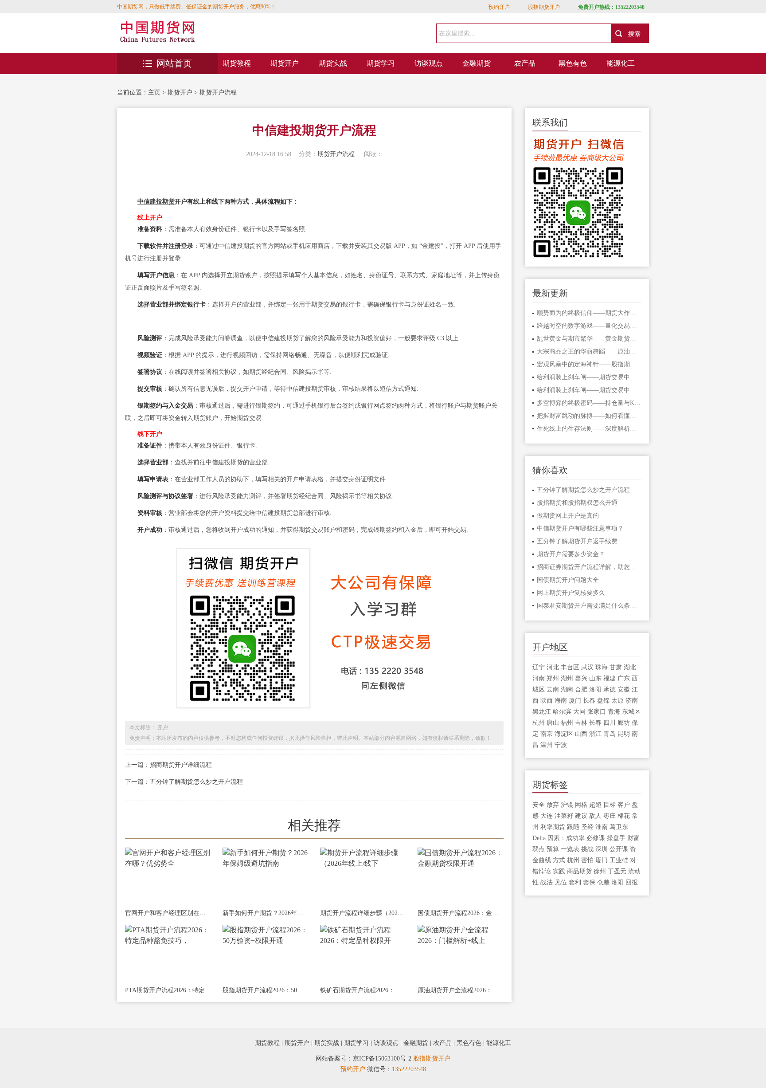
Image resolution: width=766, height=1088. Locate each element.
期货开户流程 (218, 92)
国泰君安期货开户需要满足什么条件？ (589, 605)
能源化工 (620, 63)
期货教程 (237, 63)
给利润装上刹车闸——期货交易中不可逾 (589, 377)
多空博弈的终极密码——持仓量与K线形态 (589, 403)
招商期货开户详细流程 (181, 765)
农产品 (524, 63)
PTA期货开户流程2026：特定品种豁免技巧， (168, 990)
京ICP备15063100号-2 (382, 1058)
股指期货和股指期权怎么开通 (577, 502)
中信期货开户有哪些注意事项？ (580, 528)
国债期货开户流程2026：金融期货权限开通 (461, 913)
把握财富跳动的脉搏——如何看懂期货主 (589, 415)
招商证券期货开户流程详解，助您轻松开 (589, 567)
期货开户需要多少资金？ (571, 554)
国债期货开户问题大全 (568, 580)
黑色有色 (573, 63)
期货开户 (284, 63)
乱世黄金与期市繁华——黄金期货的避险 (589, 338)
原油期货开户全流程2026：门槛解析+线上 (461, 990)
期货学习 (381, 63)
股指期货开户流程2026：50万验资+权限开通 (266, 990)
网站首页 (174, 63)
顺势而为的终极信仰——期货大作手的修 (589, 313)
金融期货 (476, 63)
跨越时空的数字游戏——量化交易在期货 (589, 325)
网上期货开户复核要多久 (571, 592)
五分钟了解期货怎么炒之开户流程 (196, 781)
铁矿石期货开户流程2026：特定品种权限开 (363, 990)
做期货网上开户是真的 (568, 515)
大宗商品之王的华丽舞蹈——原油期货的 (589, 351)
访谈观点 (428, 63)
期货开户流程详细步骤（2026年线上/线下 (363, 913)
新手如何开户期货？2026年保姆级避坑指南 (266, 913)
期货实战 (333, 63)
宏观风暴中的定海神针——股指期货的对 (589, 364)
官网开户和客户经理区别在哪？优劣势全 (168, 913)
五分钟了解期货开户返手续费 (577, 541)
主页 (154, 92)
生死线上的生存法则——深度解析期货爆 (589, 428)
